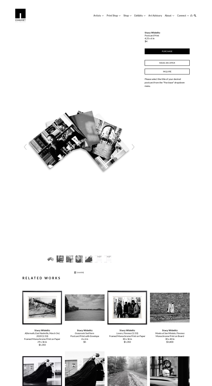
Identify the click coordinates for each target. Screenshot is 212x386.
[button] (98, 15)
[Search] (195, 15)
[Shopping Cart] (191, 15)
